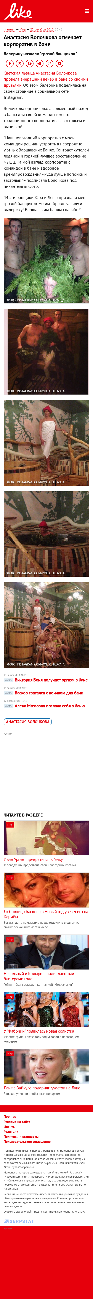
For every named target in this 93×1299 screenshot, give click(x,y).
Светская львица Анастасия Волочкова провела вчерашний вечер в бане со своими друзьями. (46, 79)
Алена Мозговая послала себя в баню (45, 706)
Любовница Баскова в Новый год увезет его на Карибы (46, 914)
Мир (22, 29)
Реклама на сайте (17, 1121)
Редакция (11, 1131)
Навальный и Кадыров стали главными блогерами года (39, 976)
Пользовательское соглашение (27, 1141)
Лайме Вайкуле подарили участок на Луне (42, 1088)
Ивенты (9, 1126)
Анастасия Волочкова (28, 721)
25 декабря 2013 (42, 29)
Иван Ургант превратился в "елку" (34, 859)
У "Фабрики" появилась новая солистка (39, 1031)
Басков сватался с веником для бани (44, 693)
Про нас (10, 1116)
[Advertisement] (46, 772)
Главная (9, 29)
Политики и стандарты (21, 1136)
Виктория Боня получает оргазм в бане (46, 680)
